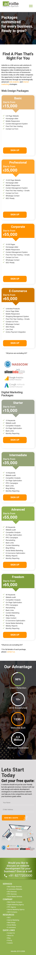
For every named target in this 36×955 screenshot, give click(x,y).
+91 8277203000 (19, 875)
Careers (10, 943)
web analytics (14, 82)
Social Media (11, 925)
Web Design (11, 922)
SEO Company (12, 912)
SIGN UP (15, 150)
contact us (11, 652)
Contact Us (11, 933)
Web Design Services (14, 886)
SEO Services (12, 891)
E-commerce (11, 927)
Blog (8, 938)
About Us (10, 935)
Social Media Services (14, 896)
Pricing (9, 940)
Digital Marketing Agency (15, 904)
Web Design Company (14, 902)
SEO (9, 917)
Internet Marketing (13, 920)
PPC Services (12, 894)
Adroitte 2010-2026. (18, 951)
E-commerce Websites (14, 889)
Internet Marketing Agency (15, 909)
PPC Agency (11, 907)
